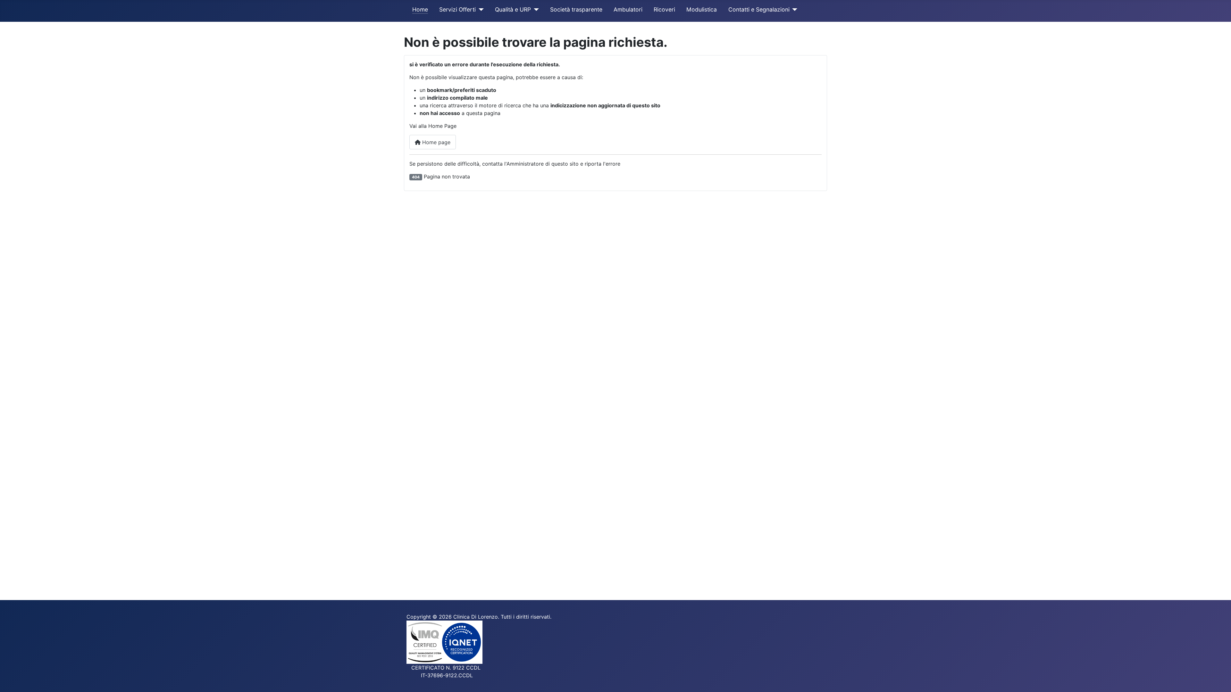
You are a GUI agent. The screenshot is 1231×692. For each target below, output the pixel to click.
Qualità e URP (513, 9)
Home (420, 9)
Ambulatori (628, 9)
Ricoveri (664, 9)
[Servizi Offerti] (480, 9)
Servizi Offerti (457, 9)
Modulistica (701, 9)
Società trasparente (576, 9)
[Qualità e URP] (535, 9)
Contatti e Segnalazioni (759, 9)
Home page (435, 142)
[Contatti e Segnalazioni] (794, 9)
